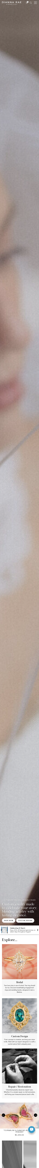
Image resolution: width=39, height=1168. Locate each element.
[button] (1, 930)
